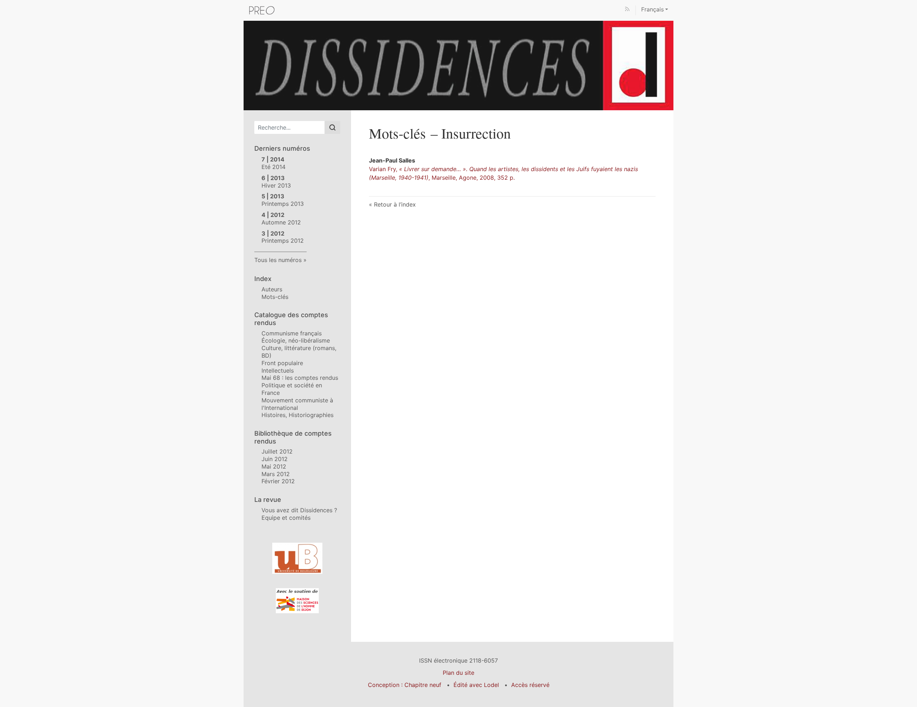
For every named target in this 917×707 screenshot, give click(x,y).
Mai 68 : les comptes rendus (299, 377)
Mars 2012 (275, 474)
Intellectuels (277, 370)
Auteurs (271, 289)
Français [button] (652, 9)
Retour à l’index (395, 204)
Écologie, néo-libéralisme (295, 340)
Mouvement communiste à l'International (297, 404)
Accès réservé (530, 684)
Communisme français (291, 333)
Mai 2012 (273, 466)
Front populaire (282, 363)
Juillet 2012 (277, 451)
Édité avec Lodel (476, 684)
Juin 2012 (274, 459)
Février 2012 (278, 481)
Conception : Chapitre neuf (404, 684)
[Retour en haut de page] (911, 5)
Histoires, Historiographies (297, 414)
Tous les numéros (278, 259)
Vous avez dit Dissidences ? (299, 510)
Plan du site (458, 672)
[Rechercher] (332, 127)
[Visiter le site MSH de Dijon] (297, 600)
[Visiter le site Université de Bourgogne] (297, 558)
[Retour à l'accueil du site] (458, 64)
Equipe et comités (286, 517)
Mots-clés (274, 296)
